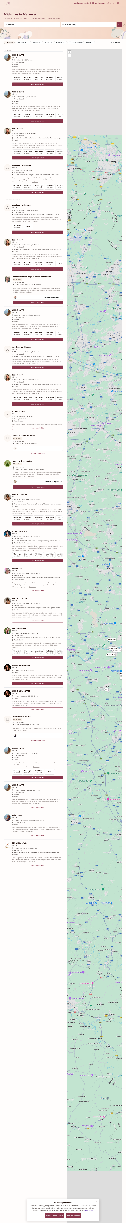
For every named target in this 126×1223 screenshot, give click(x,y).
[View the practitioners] (38, 448)
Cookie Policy (88, 1210)
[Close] (96, 1202)
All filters (10, 42)
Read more (36, 73)
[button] (106, 689)
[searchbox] (32, 24)
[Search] (119, 24)
